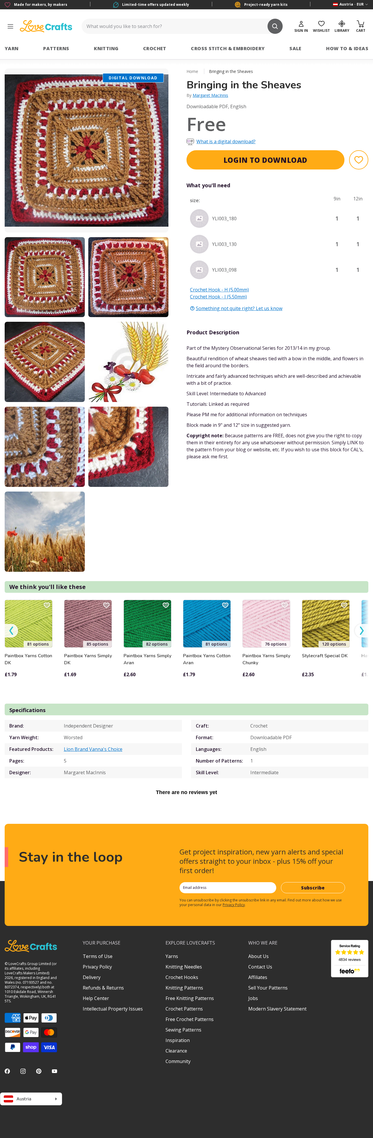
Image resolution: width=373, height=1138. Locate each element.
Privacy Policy (234, 904)
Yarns (172, 956)
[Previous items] (11, 630)
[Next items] (361, 630)
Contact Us (260, 967)
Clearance (176, 1051)
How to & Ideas (347, 48)
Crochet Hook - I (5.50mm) (218, 296)
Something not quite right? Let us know (239, 308)
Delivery (92, 977)
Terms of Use (97, 956)
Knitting (106, 48)
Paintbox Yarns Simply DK (88, 659)
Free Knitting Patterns (190, 998)
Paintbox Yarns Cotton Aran (207, 659)
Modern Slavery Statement (277, 1009)
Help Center (96, 998)
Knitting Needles (184, 967)
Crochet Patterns (184, 1009)
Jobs (253, 998)
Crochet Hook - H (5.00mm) (219, 289)
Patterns (56, 48)
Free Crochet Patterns (190, 1019)
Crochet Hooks (182, 977)
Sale (295, 48)
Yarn (12, 48)
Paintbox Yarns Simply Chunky (266, 659)
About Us (258, 956)
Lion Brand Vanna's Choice (93, 749)
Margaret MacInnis (210, 95)
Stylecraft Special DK (325, 656)
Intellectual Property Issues (113, 1009)
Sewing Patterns (183, 1030)
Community (178, 1061)
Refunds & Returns (103, 988)
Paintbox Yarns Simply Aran (147, 659)
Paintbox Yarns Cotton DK (28, 659)
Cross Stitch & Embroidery (228, 48)
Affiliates (257, 977)
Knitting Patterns (184, 988)
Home (192, 71)
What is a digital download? (226, 141)
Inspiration (178, 1040)
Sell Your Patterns (268, 988)
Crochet (154, 48)
